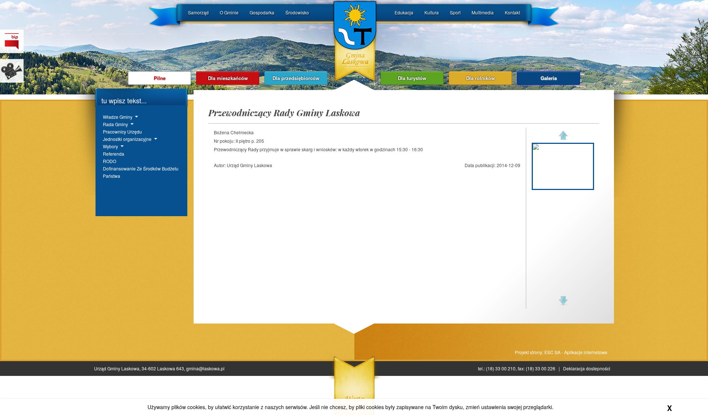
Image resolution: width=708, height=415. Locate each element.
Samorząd (198, 12)
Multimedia (483, 12)
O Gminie (229, 12)
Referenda (113, 154)
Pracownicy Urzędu (122, 131)
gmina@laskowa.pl (205, 368)
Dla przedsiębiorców (296, 78)
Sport (455, 12)
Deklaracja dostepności (586, 368)
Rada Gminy (115, 124)
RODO (109, 161)
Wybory (110, 146)
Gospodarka (262, 12)
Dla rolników (480, 78)
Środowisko (297, 12)
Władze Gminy (117, 117)
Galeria (549, 78)
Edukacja (404, 12)
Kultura (431, 12)
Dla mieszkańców (228, 78)
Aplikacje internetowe (585, 352)
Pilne (160, 78)
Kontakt (512, 12)
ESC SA (552, 352)
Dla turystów (412, 78)
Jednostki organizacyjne (127, 139)
